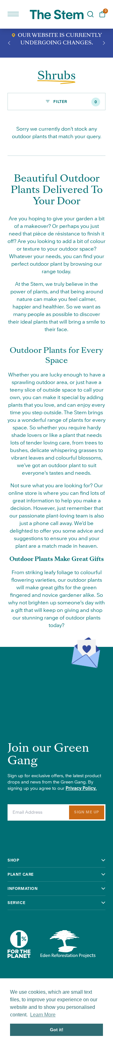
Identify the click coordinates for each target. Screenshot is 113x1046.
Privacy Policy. (81, 788)
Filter (74, 102)
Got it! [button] (56, 1029)
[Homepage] (56, 14)
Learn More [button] (43, 1014)
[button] (9, 43)
